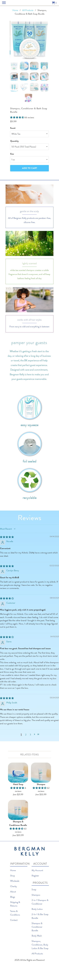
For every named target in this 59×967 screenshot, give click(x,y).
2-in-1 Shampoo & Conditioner (40, 901)
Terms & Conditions (15, 912)
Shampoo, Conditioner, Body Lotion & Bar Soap (40, 944)
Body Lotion (37, 909)
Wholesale (14, 881)
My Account (37, 870)
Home (13, 870)
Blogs (12, 897)
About (13, 891)
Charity (13, 886)
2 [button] (25, 734)
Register (35, 875)
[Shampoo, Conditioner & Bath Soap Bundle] (29, 40)
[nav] (4, 3)
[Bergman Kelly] (29, 3)
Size (12, 154)
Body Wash (37, 935)
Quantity (14, 141)
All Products (37, 953)
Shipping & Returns (15, 903)
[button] (34, 734)
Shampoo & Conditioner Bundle (37, 927)
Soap (34, 889)
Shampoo (36, 895)
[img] (7, 537)
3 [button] (30, 734)
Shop (12, 875)
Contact (13, 920)
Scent (12, 128)
